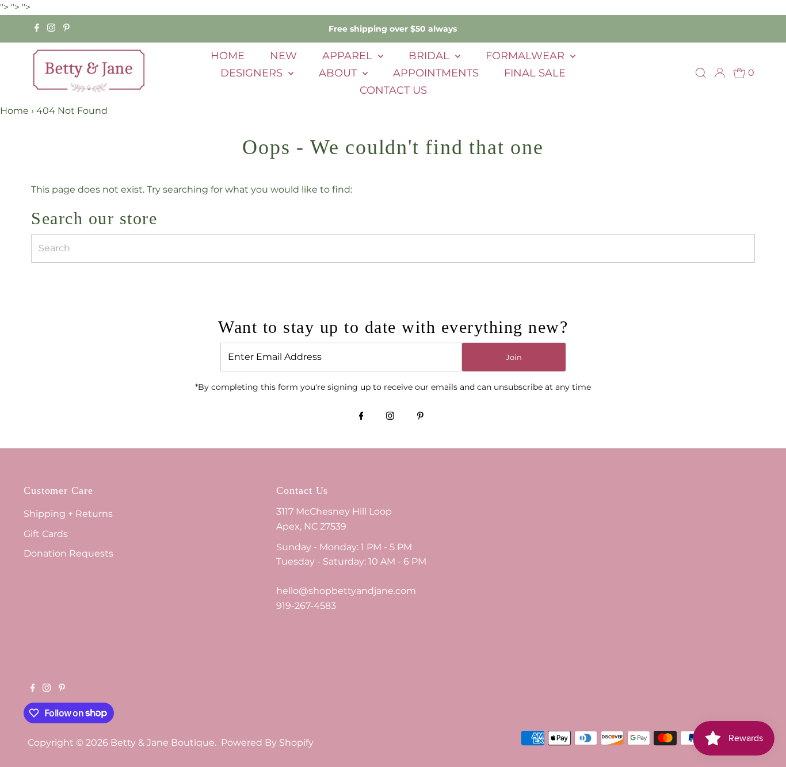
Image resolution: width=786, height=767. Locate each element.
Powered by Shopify (267, 742)
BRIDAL (430, 55)
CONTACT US (393, 90)
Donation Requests (68, 553)
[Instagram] (51, 29)
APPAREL (348, 55)
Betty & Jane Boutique (162, 742)
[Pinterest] (66, 29)
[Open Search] (701, 73)
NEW (283, 55)
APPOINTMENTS (436, 73)
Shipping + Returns (68, 513)
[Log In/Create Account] (720, 73)
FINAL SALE (535, 73)
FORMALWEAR (526, 55)
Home (14, 110)
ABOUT (339, 73)
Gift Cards (46, 533)
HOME (228, 55)
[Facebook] (37, 29)
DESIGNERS (252, 73)
